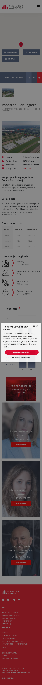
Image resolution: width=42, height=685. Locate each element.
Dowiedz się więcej (16, 347)
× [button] (37, 326)
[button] (21, 357)
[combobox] (34, 326)
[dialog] (21, 342)
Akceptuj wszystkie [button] (21, 352)
